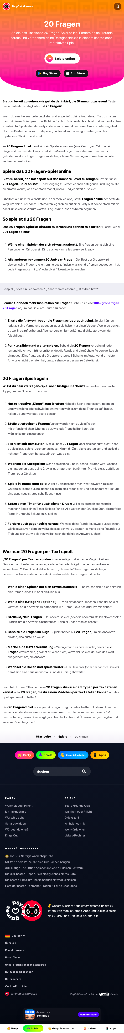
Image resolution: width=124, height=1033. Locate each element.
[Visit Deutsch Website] (23, 910)
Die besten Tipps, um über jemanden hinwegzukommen (40, 880)
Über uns (10, 943)
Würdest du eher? (16, 829)
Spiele (62, 736)
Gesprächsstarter (22, 848)
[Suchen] (117, 6)
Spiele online (65, 58)
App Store (78, 73)
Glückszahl (72, 817)
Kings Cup (11, 835)
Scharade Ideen (15, 823)
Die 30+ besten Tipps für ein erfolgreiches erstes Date (40, 874)
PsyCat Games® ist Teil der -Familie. (94, 993)
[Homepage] (6, 6)
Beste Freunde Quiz (77, 805)
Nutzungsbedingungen (19, 971)
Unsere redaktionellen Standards (25, 964)
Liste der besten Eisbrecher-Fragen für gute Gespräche (41, 886)
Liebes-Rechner (75, 835)
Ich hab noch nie (15, 811)
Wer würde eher (15, 817)
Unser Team (12, 957)
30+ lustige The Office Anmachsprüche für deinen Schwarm (44, 868)
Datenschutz (13, 979)
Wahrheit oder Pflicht (19, 805)
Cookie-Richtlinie (16, 986)
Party (10, 798)
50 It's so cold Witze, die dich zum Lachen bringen (37, 862)
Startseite (43, 736)
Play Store (49, 73)
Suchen (43, 771)
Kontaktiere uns (15, 950)
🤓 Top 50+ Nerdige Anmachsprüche (29, 856)
